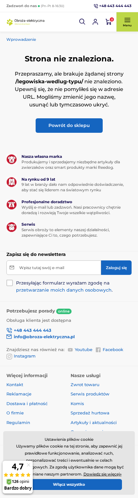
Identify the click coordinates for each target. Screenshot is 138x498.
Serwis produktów (90, 393)
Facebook (113, 349)
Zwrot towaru (85, 384)
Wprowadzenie (21, 39)
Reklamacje (18, 393)
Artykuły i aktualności (94, 422)
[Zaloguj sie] (95, 22)
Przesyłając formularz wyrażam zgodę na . (64, 286)
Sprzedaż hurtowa (90, 412)
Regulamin (18, 422)
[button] (82, 22)
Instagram (25, 355)
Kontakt (14, 384)
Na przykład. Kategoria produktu (56, 35)
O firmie (15, 412)
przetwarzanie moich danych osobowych (64, 290)
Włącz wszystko (69, 484)
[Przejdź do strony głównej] (25, 22)
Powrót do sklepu (69, 125)
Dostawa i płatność (26, 403)
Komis (77, 403)
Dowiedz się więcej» (102, 474)
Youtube (83, 349)
